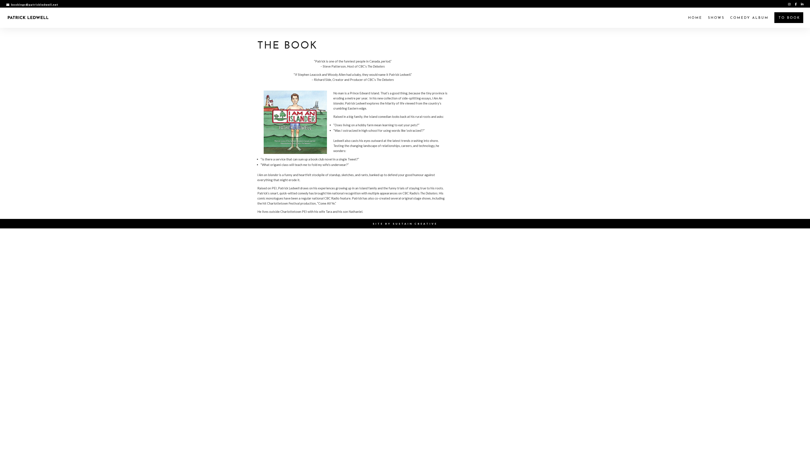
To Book (789, 18)
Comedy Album (749, 18)
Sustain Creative (415, 223)
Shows (716, 18)
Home (695, 18)
